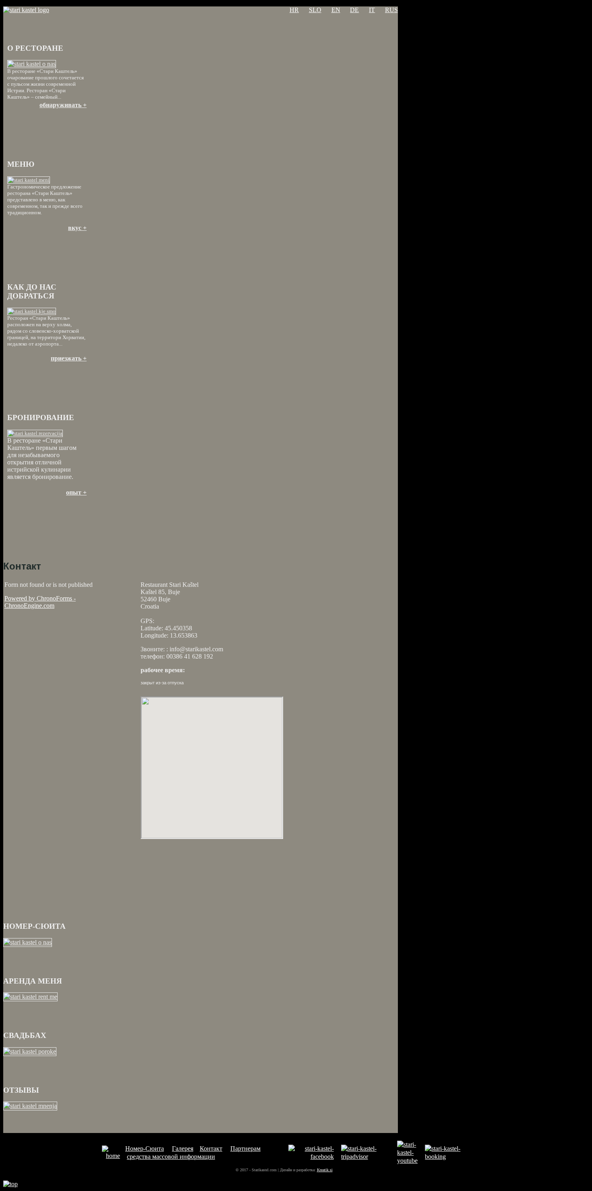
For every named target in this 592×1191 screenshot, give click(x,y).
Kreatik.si (325, 1170)
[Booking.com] (446, 1156)
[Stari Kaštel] (111, 1155)
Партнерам (245, 1148)
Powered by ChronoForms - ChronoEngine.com (40, 602)
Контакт (211, 1148)
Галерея (182, 1148)
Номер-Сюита (144, 1148)
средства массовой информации (171, 1156)
